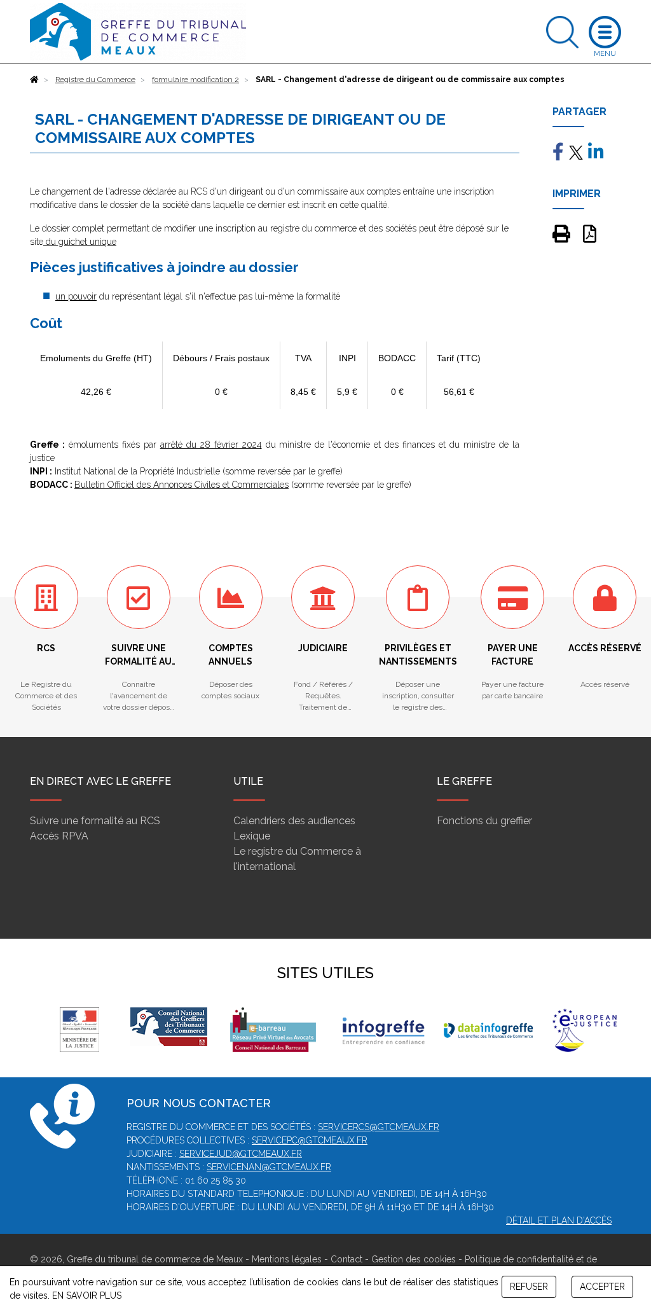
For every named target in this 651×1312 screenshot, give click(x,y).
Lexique (251, 836)
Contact (346, 1259)
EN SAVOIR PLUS (86, 1295)
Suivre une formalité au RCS (95, 821)
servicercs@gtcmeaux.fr (378, 1127)
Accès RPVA (59, 836)
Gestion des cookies (413, 1259)
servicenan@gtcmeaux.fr (269, 1167)
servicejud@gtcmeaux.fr (240, 1154)
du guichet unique (81, 242)
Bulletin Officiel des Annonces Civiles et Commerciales (181, 485)
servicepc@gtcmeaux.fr (309, 1140)
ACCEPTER (602, 1286)
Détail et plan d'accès (559, 1220)
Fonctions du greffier (484, 821)
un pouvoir (76, 296)
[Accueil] (34, 79)
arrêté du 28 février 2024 (211, 444)
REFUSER (529, 1286)
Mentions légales (287, 1259)
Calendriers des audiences (294, 821)
